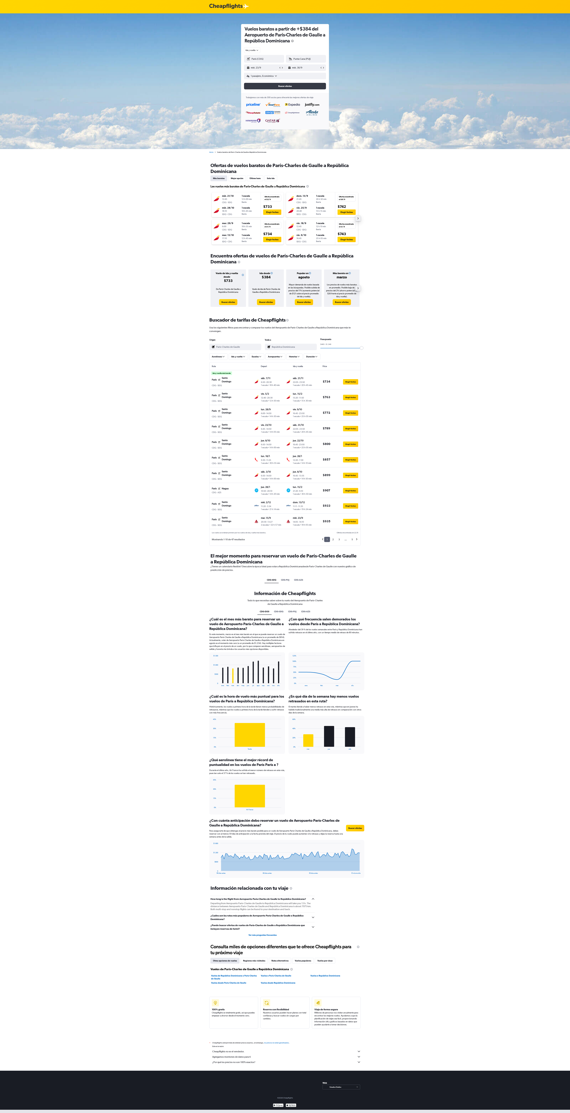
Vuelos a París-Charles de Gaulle (276, 975)
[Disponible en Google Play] (278, 1106)
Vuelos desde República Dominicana (278, 983)
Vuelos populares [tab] (303, 960)
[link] (228, 302)
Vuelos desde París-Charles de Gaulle (228, 983)
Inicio (211, 152)
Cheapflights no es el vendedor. (228, 1051)
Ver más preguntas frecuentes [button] (262, 935)
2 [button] (333, 539)
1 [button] (327, 539)
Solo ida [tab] (271, 178)
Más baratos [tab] (219, 178)
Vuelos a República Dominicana (325, 975)
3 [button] (339, 539)
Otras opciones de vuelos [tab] (225, 960)
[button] (292, 41)
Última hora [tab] (255, 178)
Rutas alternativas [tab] (280, 960)
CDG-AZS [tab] (298, 580)
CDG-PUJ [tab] (285, 580)
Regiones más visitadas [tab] (254, 960)
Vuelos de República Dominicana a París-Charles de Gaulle (234, 977)
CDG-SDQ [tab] (271, 580)
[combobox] (252, 50)
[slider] (361, 348)
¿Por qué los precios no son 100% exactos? (233, 1062)
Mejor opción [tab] (237, 178)
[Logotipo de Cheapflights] (226, 6)
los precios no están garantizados (276, 1043)
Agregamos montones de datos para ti (231, 1056)
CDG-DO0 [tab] (264, 611)
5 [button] (352, 539)
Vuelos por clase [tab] (325, 960)
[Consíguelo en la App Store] (291, 1106)
